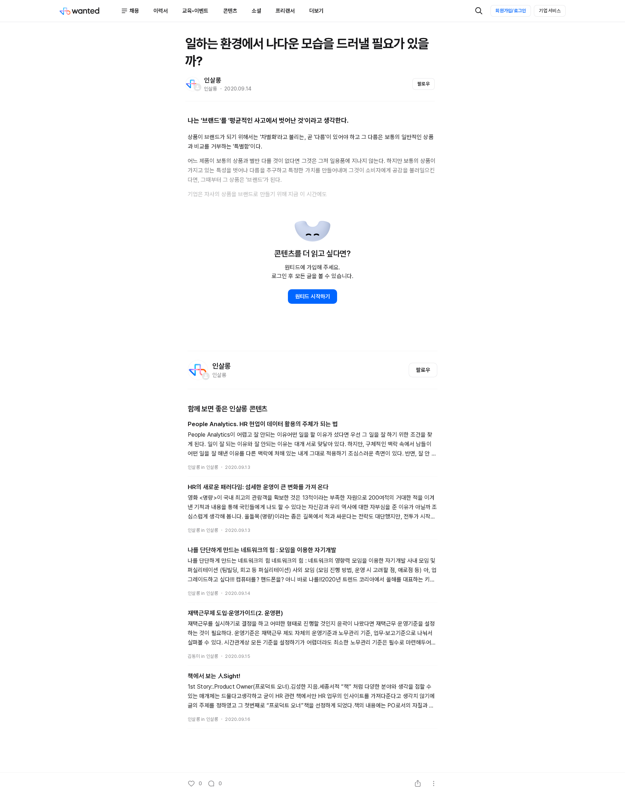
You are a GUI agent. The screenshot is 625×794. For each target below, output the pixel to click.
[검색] (479, 11)
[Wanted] (90, 11)
